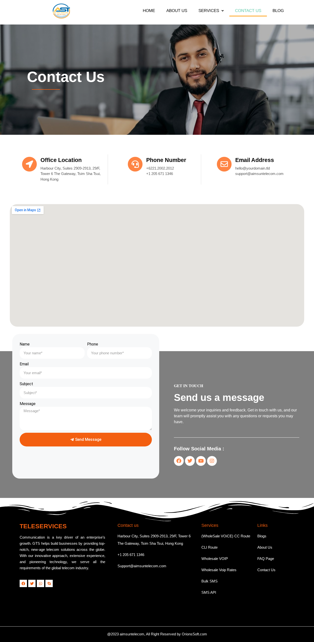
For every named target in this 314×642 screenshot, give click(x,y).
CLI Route (209, 547)
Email (24, 364)
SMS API (208, 592)
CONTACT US (248, 10)
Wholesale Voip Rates (218, 570)
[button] (211, 10)
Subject (26, 384)
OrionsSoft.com (194, 634)
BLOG (278, 10)
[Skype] (49, 583)
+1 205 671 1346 (131, 555)
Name (25, 344)
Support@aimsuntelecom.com (142, 566)
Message (28, 403)
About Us (264, 547)
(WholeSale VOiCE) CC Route (225, 536)
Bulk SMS (209, 581)
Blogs (261, 536)
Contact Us (266, 570)
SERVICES (208, 10)
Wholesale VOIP (214, 558)
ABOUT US (176, 10)
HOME (149, 10)
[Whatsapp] (40, 583)
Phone (92, 344)
